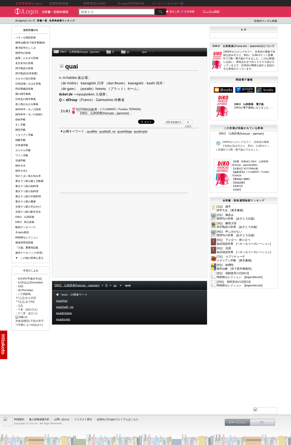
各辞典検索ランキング (62, 20)
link (255, 165)
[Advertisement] (156, 21)
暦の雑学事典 (23, 93)
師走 (26, 282)
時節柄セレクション (26, 237)
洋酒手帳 (20, 160)
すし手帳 (20, 124)
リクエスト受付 (83, 419)
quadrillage (124, 131)
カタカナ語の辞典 (25, 78)
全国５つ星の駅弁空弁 (28, 211)
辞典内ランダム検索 (265, 20)
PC (262, 422)
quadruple (140, 131)
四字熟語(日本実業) (26, 73)
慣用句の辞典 (23, 52)
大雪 (21, 297)
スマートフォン (237, 422)
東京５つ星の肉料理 (26, 186)
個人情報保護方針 (39, 419)
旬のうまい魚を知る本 (28, 175)
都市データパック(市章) (29, 252)
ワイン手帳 (21, 155)
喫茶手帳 (20, 129)
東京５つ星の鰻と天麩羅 (29, 181)
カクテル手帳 (23, 150)
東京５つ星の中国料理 (28, 196)
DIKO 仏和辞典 (24, 216)
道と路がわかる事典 (26, 104)
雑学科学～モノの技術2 (28, 114)
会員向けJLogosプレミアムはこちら (117, 419)
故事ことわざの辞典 (26, 58)
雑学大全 (20, 165)
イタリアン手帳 (24, 134)
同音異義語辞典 (24, 88)
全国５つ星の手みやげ (28, 206)
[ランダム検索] (211, 11)
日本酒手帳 (21, 145)
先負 (20, 305)
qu (115, 285)
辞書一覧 (42, 20)
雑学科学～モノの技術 (28, 109)
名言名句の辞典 (24, 63)
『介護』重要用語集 (26, 247)
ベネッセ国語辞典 (25, 37)
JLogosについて (25, 20)
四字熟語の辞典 (24, 68)
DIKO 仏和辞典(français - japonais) (104, 113)
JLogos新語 (22, 232)
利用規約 (19, 419)
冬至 (21, 301)
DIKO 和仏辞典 (24, 222)
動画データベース (25, 227)
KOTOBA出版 (85, 109)
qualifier (92, 131)
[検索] (160, 12)
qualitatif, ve (107, 131)
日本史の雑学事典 (25, 99)
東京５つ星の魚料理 (26, 191)
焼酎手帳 (20, 140)
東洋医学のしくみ (25, 47)
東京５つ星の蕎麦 (25, 201)
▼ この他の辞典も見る (29, 257)
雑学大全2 (21, 170)
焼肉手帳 (20, 119)
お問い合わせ (61, 419)
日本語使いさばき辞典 (28, 83)
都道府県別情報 (24, 242)
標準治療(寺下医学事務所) (30, 42)
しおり (188, 126)
